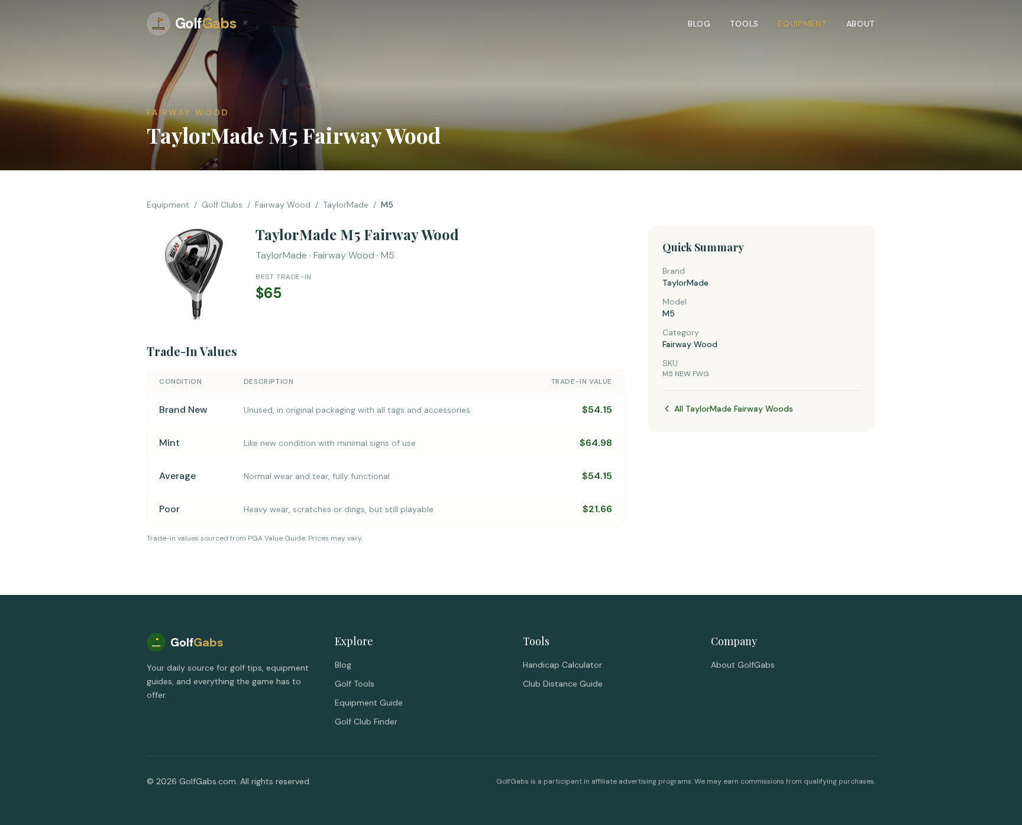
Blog (699, 23)
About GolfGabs (743, 664)
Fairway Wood (283, 204)
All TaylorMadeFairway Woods (733, 408)
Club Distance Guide (563, 683)
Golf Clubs (222, 204)
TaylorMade (345, 204)
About (861, 23)
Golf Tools (354, 683)
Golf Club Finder (366, 721)
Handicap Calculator (562, 664)
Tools (744, 23)
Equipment (802, 23)
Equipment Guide (369, 702)
